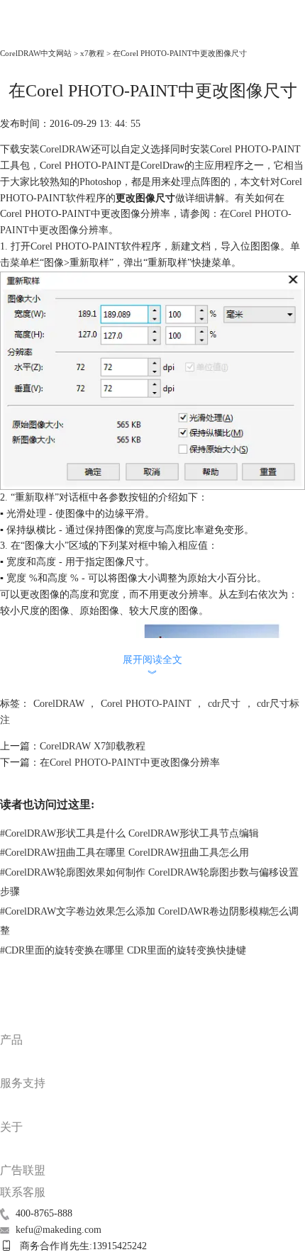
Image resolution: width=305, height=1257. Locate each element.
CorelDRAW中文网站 (36, 53)
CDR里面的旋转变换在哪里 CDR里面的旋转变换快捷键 (123, 950)
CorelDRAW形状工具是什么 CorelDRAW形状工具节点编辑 (129, 833)
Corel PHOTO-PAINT (146, 703)
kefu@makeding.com (58, 1229)
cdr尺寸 (224, 703)
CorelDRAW (31, 33)
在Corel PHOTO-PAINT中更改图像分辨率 (130, 762)
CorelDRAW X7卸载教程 (92, 746)
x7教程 (92, 53)
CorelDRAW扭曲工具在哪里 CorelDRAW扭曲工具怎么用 (124, 852)
